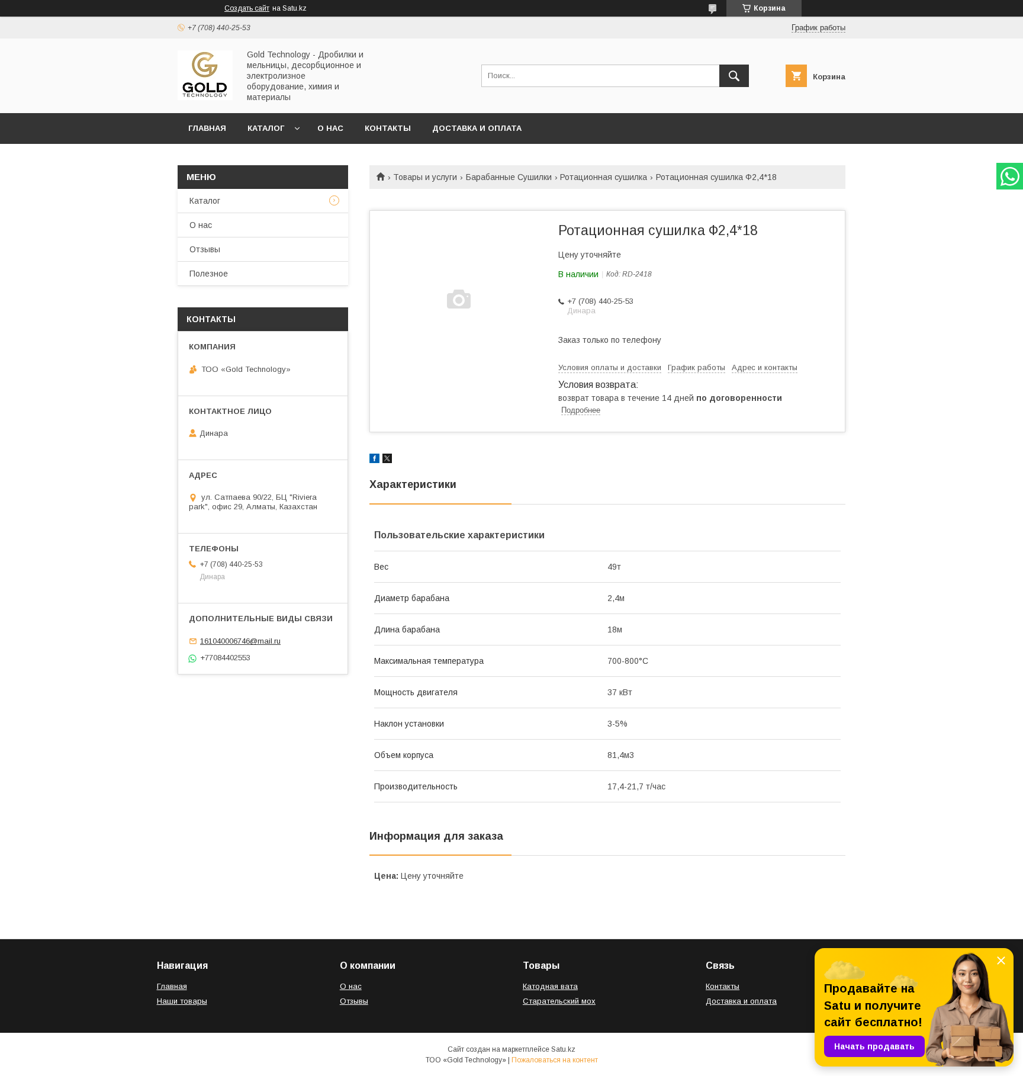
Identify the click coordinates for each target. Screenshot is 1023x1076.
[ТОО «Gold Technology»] (205, 97)
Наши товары (182, 1001)
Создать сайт (246, 8)
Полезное (208, 273)
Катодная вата (550, 986)
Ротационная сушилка (603, 177)
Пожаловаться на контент (554, 1060)
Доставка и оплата (477, 128)
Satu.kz (563, 1049)
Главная (207, 128)
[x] (387, 460)
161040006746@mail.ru (240, 641)
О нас (330, 128)
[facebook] (374, 460)
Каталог (265, 128)
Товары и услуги (425, 177)
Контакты (388, 128)
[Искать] (734, 76)
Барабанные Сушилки (509, 177)
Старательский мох (559, 1001)
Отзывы (204, 249)
